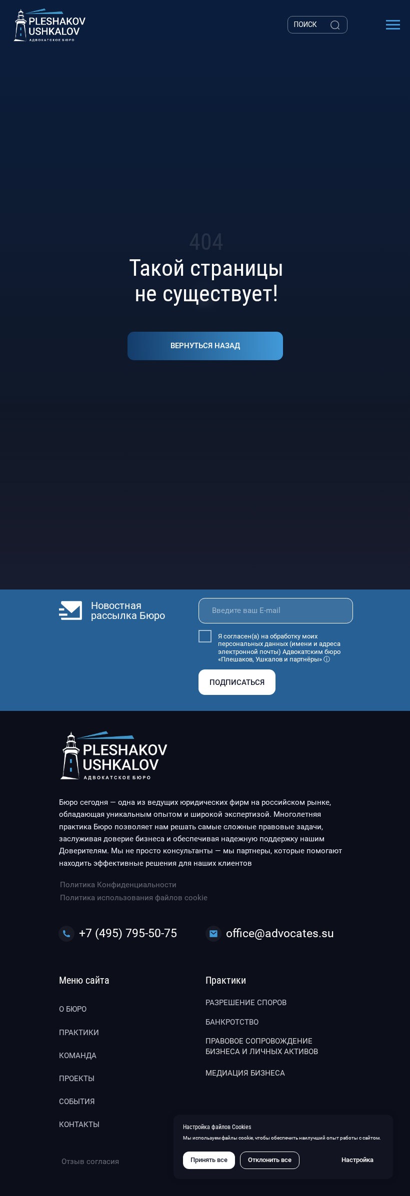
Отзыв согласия (90, 1161)
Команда (77, 1055)
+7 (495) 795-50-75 (128, 933)
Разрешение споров (246, 1002)
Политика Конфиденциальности (118, 884)
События (77, 1101)
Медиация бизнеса (245, 1073)
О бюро (72, 1009)
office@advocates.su (280, 933)
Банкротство (232, 1022)
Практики (79, 1032)
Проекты (76, 1078)
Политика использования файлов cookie (134, 897)
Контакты (79, 1124)
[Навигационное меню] (393, 25)
